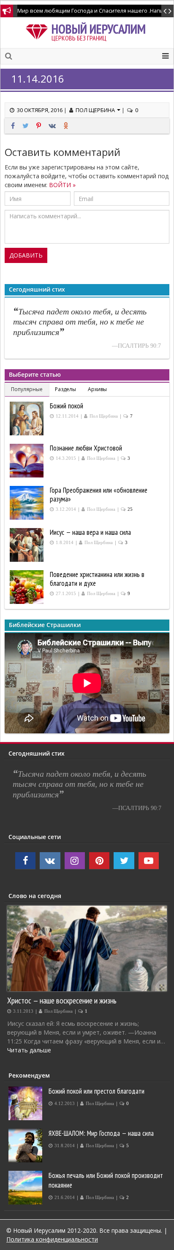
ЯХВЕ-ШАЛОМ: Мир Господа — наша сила (101, 1133)
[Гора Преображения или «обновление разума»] (28, 503)
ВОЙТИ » (62, 185)
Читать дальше (29, 1050)
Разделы (65, 389)
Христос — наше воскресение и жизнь (62, 1000)
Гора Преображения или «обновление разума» (98, 495)
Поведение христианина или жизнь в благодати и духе (97, 579)
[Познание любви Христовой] (28, 460)
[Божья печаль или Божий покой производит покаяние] (26, 1187)
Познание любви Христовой (86, 448)
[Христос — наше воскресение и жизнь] (87, 948)
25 (130, 509)
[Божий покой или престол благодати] (26, 1103)
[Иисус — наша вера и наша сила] (28, 545)
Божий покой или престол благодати (96, 1091)
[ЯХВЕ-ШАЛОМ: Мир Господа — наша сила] (26, 1145)
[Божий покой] (28, 418)
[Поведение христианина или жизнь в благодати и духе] (28, 587)
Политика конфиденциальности (52, 1239)
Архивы (97, 389)
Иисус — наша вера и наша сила (90, 532)
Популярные (27, 389)
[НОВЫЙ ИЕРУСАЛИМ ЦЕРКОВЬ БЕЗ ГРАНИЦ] (38, 30)
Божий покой (66, 405)
